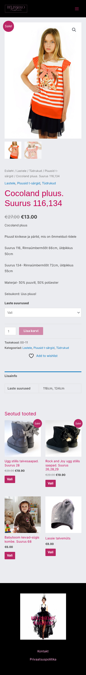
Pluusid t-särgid (28, 183)
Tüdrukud (35, 171)
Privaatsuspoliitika (43, 659)
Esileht (9, 171)
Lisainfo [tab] (11, 376)
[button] (74, 30)
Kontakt (43, 651)
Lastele (21, 171)
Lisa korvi (31, 331)
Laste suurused (17, 303)
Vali (10, 479)
